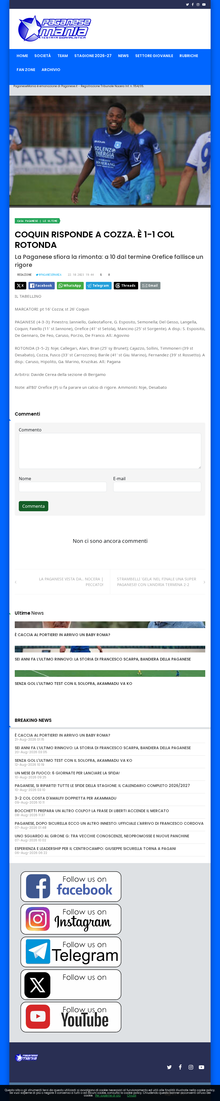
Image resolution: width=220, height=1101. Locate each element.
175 (24, 630)
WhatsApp (72, 285)
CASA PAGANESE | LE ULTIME (37, 220)
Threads (128, 285)
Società (42, 55)
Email (153, 285)
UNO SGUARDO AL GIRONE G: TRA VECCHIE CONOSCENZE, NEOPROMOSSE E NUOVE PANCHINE (102, 836)
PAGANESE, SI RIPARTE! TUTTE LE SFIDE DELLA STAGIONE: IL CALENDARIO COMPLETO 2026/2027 (102, 785)
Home (22, 55)
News (123, 55)
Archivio (51, 69)
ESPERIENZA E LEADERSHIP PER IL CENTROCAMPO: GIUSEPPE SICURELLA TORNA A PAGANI (95, 848)
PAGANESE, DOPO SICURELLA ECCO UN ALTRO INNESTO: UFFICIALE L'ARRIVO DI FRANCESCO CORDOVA (109, 823)
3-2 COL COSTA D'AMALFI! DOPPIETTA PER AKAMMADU (65, 798)
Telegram (101, 285)
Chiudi (131, 1095)
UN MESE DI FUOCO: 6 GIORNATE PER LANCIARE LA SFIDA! (67, 773)
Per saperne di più (108, 1095)
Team (62, 55)
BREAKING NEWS (33, 720)
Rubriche (188, 55)
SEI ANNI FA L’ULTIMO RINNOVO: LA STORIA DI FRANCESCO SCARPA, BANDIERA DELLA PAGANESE (103, 659)
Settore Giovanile (154, 55)
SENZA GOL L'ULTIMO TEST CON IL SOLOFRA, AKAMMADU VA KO (73, 683)
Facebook (43, 285)
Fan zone (26, 69)
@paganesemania (50, 274)
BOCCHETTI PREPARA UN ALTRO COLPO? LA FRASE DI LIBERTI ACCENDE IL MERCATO (92, 810)
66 (23, 654)
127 (24, 678)
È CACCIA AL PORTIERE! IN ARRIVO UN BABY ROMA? (62, 634)
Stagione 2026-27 (93, 55)
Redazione (24, 274)
